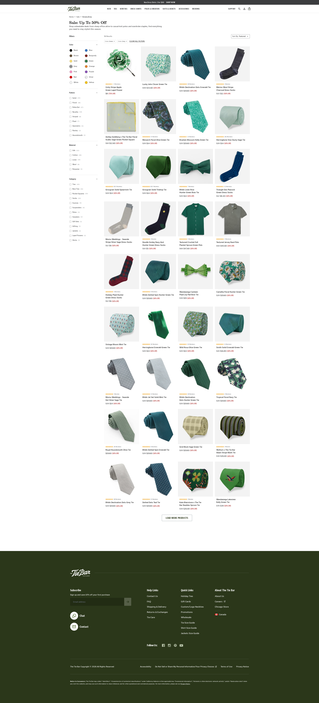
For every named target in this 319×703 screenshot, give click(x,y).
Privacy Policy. (185, 684)
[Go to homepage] (73, 8)
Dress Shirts (136, 9)
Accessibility (145, 666)
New (109, 9)
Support (231, 9)
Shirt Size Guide (189, 628)
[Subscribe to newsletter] (127, 602)
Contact (84, 626)
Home (71, 17)
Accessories (184, 9)
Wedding (196, 9)
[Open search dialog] (239, 9)
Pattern (72, 93)
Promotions (187, 612)
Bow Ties (123, 9)
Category (72, 179)
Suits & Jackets (169, 9)
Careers (218, 601)
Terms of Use (226, 666)
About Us (219, 596)
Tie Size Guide (188, 622)
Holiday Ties (187, 596)
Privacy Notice (242, 666)
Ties (115, 9)
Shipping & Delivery (156, 606)
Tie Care (151, 617)
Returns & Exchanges (157, 612)
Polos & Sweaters (152, 9)
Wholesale (186, 617)
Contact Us (152, 596)
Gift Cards (186, 601)
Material (72, 145)
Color (71, 44)
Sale (78, 17)
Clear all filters (137, 41)
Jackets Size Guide (190, 633)
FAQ (149, 601)
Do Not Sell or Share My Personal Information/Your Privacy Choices (184, 666)
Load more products (177, 517)
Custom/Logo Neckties (192, 606)
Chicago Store (222, 606)
